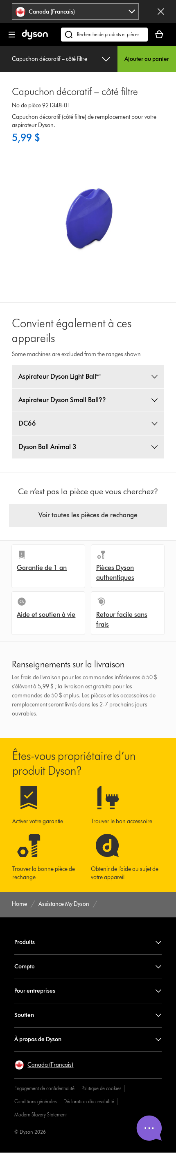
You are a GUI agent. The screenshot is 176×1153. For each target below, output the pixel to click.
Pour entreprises (34, 990)
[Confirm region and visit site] (161, 11)
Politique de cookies (101, 1088)
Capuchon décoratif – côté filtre (49, 59)
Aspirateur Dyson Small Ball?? (62, 400)
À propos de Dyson (37, 1039)
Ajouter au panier (146, 59)
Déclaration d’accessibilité (88, 1101)
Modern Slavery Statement (40, 1114)
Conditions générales (35, 1101)
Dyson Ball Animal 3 (47, 447)
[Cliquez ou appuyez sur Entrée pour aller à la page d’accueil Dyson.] (35, 37)
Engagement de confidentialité (44, 1088)
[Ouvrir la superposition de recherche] (104, 35)
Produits (24, 942)
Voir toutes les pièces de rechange (88, 515)
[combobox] (75, 11)
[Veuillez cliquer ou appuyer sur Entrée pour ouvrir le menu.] (12, 34)
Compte (24, 966)
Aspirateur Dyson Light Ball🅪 (59, 376)
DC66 (27, 423)
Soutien (24, 1015)
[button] (43, 1065)
